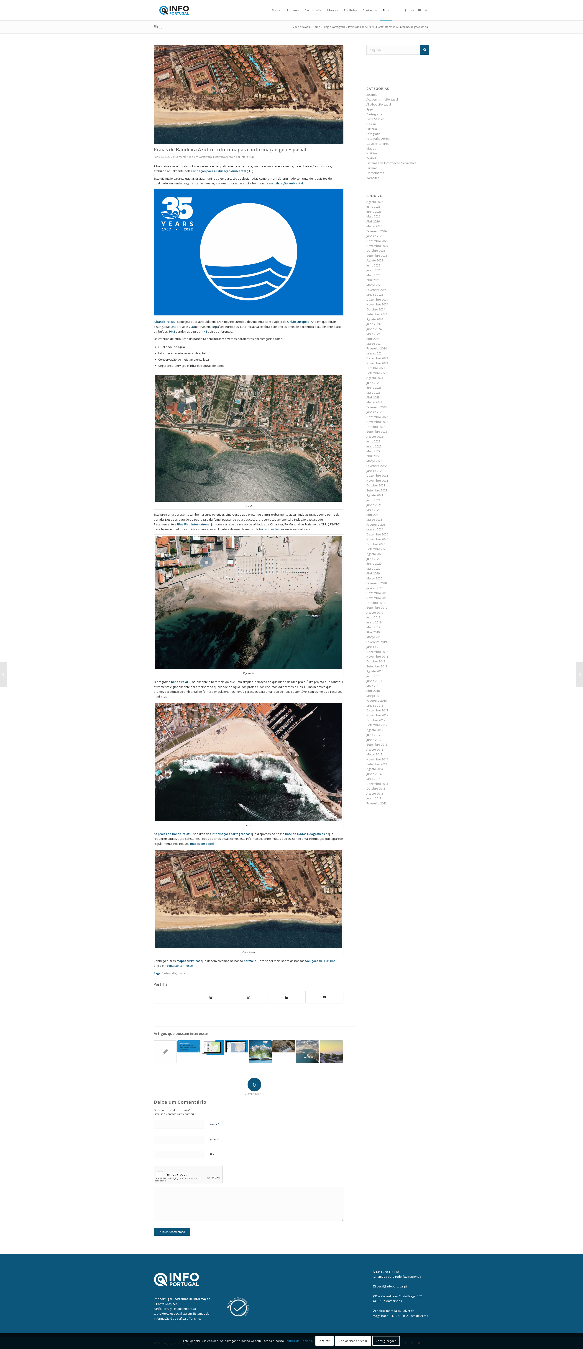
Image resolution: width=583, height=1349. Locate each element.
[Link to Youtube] (419, 10)
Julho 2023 (373, 383)
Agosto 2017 (374, 730)
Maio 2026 (373, 216)
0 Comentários (182, 156)
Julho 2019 (373, 617)
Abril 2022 (373, 456)
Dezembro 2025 (377, 241)
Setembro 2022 (376, 431)
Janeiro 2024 (374, 353)
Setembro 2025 (376, 255)
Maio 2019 (373, 627)
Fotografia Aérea (223, 156)
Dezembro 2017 (377, 710)
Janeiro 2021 (374, 529)
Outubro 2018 (375, 661)
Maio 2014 (373, 779)
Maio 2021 (373, 510)
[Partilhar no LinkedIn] (286, 997)
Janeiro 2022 (374, 471)
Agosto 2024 (374, 319)
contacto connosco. (180, 966)
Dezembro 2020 (377, 534)
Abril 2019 (373, 632)
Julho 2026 (373, 206)
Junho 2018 (373, 681)
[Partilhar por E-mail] (324, 997)
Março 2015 (374, 754)
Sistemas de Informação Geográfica (391, 163)
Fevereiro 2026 (376, 231)
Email (214, 1139)
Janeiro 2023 (374, 412)
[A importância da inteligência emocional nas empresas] (3, 674)
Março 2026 (374, 226)
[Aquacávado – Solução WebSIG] (212, 1047)
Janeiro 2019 (374, 647)
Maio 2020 (373, 568)
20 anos (371, 95)
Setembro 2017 (376, 725)
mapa (181, 973)
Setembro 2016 (376, 744)
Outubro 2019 (375, 603)
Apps (369, 109)
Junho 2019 (373, 622)
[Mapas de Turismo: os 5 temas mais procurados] (579, 674)
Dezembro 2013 (377, 784)
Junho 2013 (373, 798)
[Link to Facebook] (405, 10)
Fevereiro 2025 (376, 290)
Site (212, 1154)
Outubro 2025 (375, 250)
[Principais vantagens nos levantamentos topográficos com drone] (283, 1046)
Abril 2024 (373, 339)
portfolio (250, 961)
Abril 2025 (373, 280)
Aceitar (325, 1341)
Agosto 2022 (374, 436)
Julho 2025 (373, 265)
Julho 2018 (373, 676)
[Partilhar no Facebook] (173, 997)
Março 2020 (374, 578)
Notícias (371, 153)
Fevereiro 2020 (376, 583)
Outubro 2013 (375, 788)
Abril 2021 (373, 515)
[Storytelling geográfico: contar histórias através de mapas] (260, 1051)
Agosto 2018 (374, 671)
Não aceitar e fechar (352, 1341)
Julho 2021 (373, 500)
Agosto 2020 (374, 554)
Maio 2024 (373, 334)
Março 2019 (374, 637)
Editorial (372, 129)
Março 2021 (374, 519)
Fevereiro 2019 (376, 642)
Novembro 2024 (377, 304)
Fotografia (373, 134)
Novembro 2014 (377, 759)
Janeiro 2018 (374, 705)
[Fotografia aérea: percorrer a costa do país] (307, 1051)
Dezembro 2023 (377, 358)
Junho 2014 (373, 774)
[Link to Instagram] (425, 10)
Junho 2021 (373, 505)
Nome (214, 1124)
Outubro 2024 (375, 309)
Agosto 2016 (374, 749)
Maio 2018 (373, 686)
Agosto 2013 (374, 793)
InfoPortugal (248, 156)
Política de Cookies (298, 1341)
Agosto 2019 (374, 612)
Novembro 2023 (377, 363)
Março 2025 (374, 285)
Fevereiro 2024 (376, 348)
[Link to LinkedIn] (412, 10)
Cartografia (205, 156)
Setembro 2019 (376, 607)
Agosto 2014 (374, 769)
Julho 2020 (373, 559)
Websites (372, 178)
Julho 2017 (373, 735)
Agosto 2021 (374, 495)
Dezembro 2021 (377, 475)
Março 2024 (374, 343)
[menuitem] (276, 10)
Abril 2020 (373, 573)
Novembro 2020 (377, 539)
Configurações (386, 1341)
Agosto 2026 (374, 202)
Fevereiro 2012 (376, 803)
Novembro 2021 (377, 480)
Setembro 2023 (376, 373)
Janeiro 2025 (374, 294)
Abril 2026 (373, 221)
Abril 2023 (373, 397)
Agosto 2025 (374, 260)
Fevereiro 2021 (376, 524)
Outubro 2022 (375, 427)
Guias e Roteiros (377, 144)
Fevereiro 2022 (376, 466)
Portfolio (372, 158)
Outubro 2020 (375, 544)
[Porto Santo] (248, 94)
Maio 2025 (373, 275)
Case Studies (375, 119)
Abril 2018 (373, 691)
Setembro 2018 (376, 666)
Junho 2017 (373, 740)
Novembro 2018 (377, 656)
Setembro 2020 (376, 549)
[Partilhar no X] (211, 997)
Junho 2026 (373, 211)
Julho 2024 (373, 324)
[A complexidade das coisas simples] (188, 1046)
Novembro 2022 (377, 422)
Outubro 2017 (375, 720)
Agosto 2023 (374, 378)
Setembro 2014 (376, 764)
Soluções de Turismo (320, 961)
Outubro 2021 (375, 485)
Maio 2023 (373, 392)
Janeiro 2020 (374, 588)
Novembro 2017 (377, 715)
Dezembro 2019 (377, 593)
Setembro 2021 (376, 490)
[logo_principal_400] (174, 10)
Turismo (372, 168)
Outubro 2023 (375, 368)
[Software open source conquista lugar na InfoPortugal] (165, 1051)
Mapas (371, 148)
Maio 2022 (373, 451)
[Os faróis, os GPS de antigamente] (331, 1051)
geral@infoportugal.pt (392, 1286)
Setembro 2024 (376, 314)
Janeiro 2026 (374, 236)
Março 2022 (374, 461)
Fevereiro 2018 (376, 700)
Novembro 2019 (377, 598)
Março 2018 (374, 696)
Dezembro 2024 (377, 299)
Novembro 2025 (377, 246)
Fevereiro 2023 (376, 407)
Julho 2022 (373, 441)
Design (371, 124)
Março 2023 (374, 402)
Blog (158, 26)
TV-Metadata (375, 173)
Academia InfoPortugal (382, 99)
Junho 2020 (373, 563)
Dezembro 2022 (377, 417)
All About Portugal (378, 104)
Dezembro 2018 (377, 652)
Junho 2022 (373, 446)
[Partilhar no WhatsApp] (249, 997)
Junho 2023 (373, 387)
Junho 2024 (373, 329)
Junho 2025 (373, 270)
